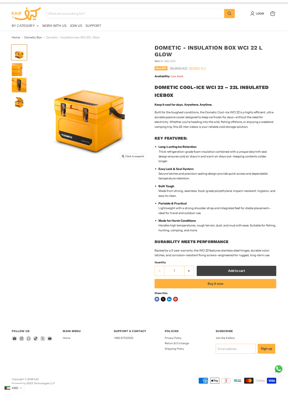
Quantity (160, 262)
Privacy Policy (173, 338)
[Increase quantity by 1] (189, 271)
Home (16, 37)
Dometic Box (33, 37)
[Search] (229, 13)
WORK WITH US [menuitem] (54, 25)
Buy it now (215, 284)
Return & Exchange (177, 343)
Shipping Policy (174, 348)
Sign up (266, 348)
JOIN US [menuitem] (76, 25)
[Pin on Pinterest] (175, 299)
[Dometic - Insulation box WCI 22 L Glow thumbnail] (19, 52)
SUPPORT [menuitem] (93, 25)
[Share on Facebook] (157, 299)
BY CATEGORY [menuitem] (23, 25)
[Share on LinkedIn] (169, 299)
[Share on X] (163, 299)
